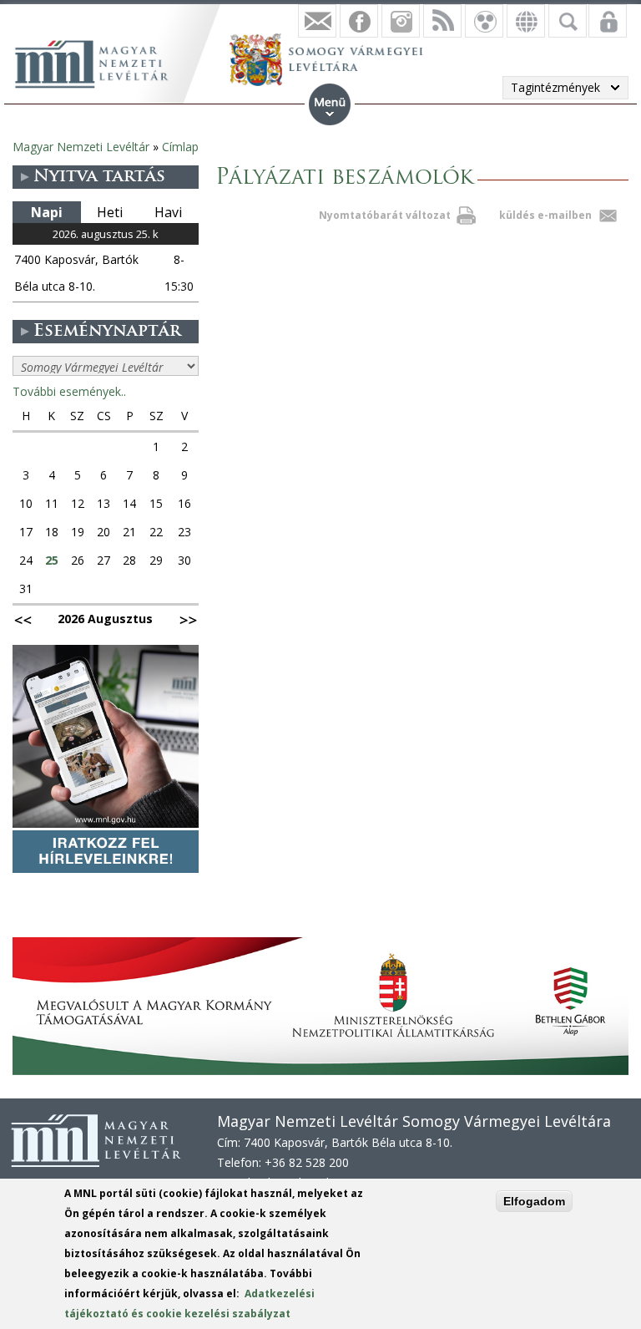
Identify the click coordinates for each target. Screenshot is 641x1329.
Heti (110, 212)
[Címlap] (100, 61)
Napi (47, 212)
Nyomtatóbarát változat (385, 215)
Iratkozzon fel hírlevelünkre (317, 21)
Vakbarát (484, 21)
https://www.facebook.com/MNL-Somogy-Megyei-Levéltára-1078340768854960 (359, 21)
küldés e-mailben (545, 215)
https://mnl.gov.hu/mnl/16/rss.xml (442, 21)
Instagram (400, 21)
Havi (168, 212)
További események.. (69, 391)
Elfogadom (534, 1201)
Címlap (180, 147)
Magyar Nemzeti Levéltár (81, 147)
